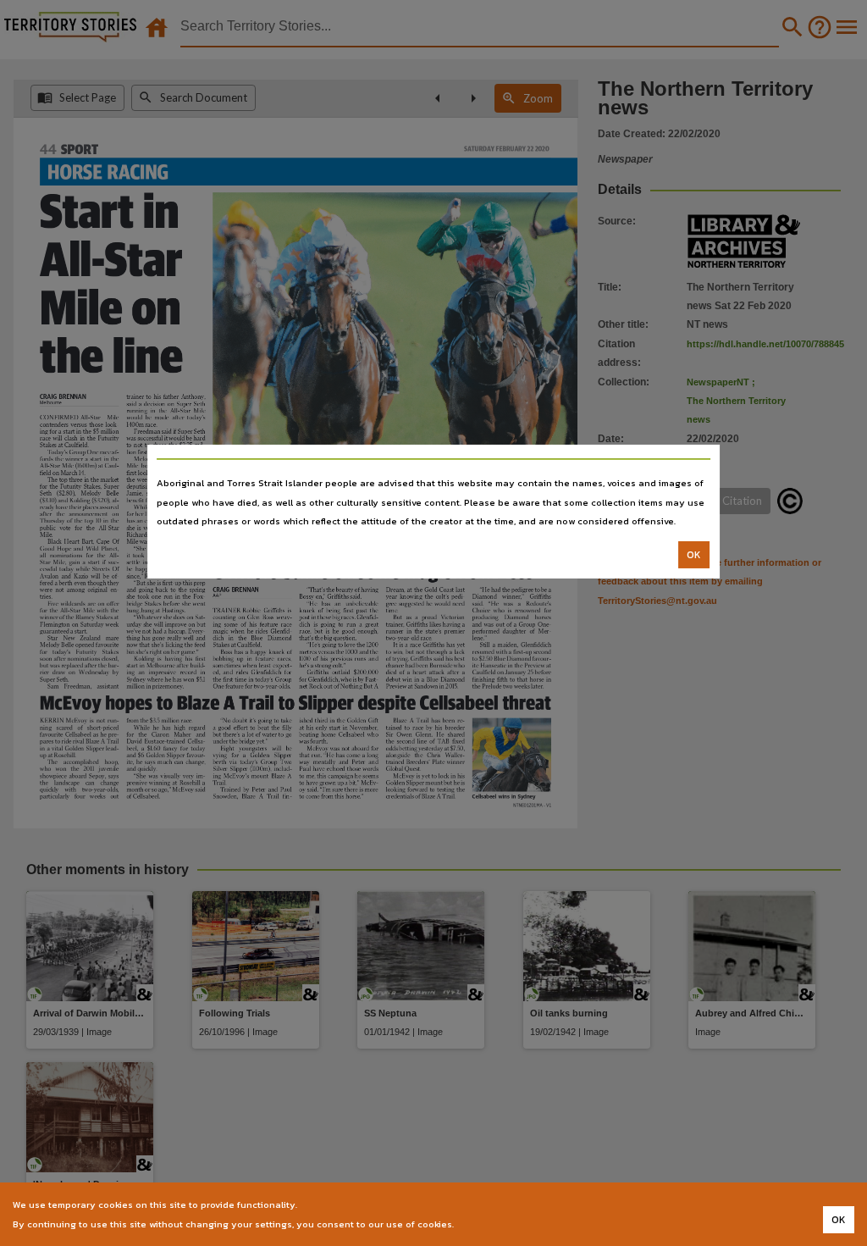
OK (694, 554)
